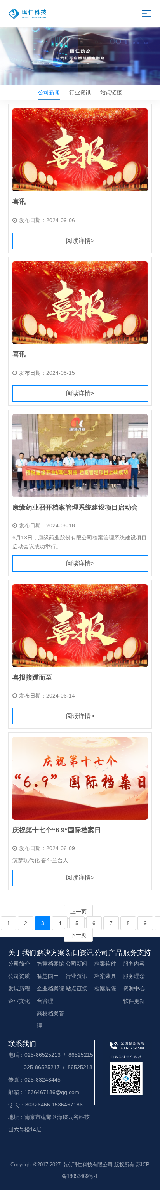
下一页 (78, 935)
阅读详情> (80, 240)
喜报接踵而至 (32, 677)
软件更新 (134, 1001)
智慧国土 (48, 976)
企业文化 (19, 1001)
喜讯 (19, 201)
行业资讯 (80, 92)
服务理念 (134, 976)
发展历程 (19, 988)
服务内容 (134, 963)
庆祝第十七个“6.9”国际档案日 (56, 830)
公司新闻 (49, 92)
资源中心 (134, 988)
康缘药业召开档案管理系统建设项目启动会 (75, 507)
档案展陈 (105, 988)
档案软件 (105, 963)
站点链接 (111, 92)
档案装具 (105, 976)
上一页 (78, 911)
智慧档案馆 (50, 963)
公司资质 (19, 976)
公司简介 (19, 963)
